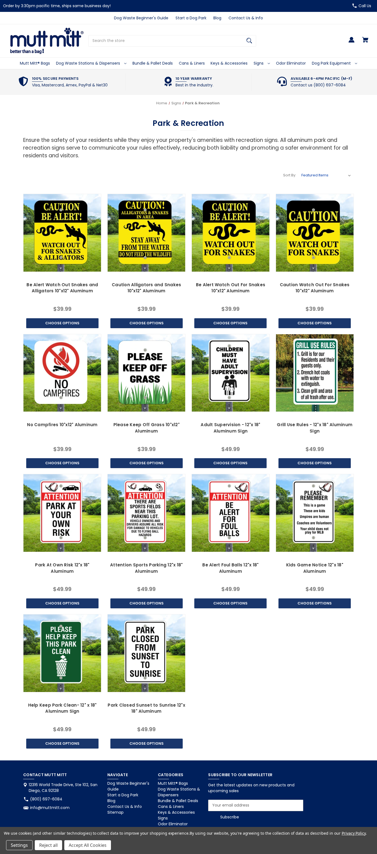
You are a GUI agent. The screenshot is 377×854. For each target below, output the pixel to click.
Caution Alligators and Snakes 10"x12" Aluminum (146, 288)
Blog (217, 18)
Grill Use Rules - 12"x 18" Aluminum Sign (314, 428)
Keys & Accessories (229, 63)
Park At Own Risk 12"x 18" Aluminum (62, 568)
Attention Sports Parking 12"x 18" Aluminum (146, 568)
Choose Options (62, 323)
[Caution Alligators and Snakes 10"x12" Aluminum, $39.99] (146, 233)
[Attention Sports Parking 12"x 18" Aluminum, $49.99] (146, 513)
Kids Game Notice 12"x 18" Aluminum (314, 568)
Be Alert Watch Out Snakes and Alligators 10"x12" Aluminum (62, 288)
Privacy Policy (354, 833)
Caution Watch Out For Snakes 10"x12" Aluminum (315, 288)
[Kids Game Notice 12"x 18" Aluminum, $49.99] (315, 513)
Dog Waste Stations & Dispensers (88, 63)
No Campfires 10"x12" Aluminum (62, 425)
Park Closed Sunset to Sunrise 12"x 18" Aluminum (146, 708)
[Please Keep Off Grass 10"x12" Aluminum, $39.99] (146, 373)
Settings (19, 845)
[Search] (249, 41)
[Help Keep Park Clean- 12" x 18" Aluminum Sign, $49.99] (62, 653)
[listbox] (326, 175)
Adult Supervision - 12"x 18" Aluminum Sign (230, 428)
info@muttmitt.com (50, 807)
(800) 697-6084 (46, 799)
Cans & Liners (192, 63)
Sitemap (115, 812)
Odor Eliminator (291, 63)
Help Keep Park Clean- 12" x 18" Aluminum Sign (62, 708)
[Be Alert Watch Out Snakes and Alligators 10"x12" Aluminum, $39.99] (62, 233)
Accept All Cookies (88, 845)
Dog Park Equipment (332, 63)
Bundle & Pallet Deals (152, 63)
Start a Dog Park (191, 18)
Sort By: (289, 175)
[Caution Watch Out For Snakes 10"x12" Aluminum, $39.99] (315, 233)
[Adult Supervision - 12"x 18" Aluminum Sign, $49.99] (231, 373)
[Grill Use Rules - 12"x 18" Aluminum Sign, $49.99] (315, 373)
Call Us (365, 6)
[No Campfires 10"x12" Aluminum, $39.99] (62, 373)
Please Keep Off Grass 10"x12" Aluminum (146, 428)
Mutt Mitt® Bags (35, 63)
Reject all (48, 845)
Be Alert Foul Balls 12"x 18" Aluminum (230, 568)
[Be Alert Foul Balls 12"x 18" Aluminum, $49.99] (231, 513)
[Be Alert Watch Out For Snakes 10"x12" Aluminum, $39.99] (231, 233)
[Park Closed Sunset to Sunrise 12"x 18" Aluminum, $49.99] (146, 653)
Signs (259, 63)
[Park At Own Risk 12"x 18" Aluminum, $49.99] (62, 513)
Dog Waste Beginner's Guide (141, 18)
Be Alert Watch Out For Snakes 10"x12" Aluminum (230, 288)
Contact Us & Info (246, 18)
